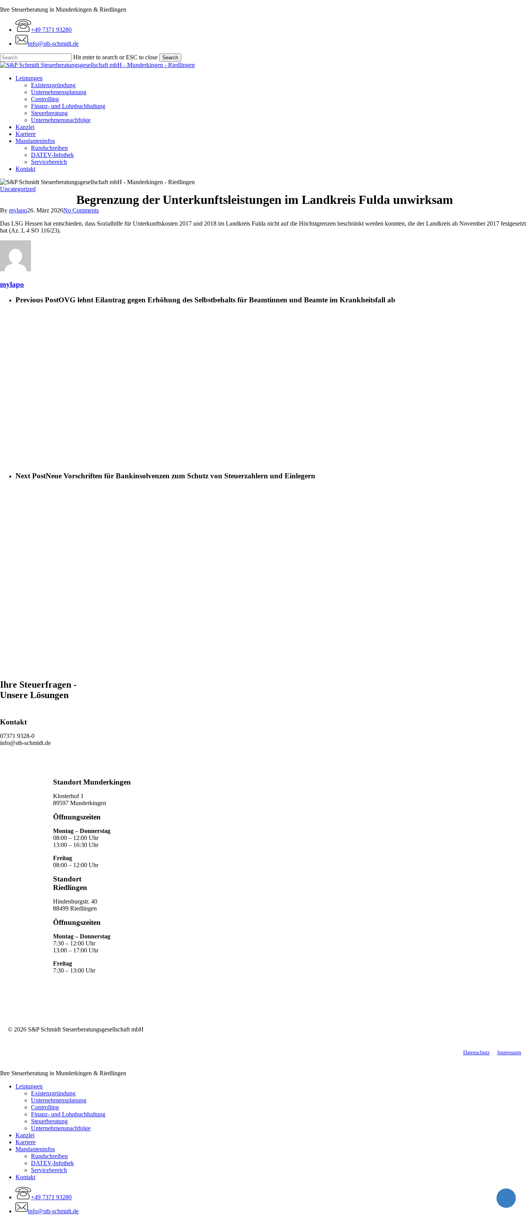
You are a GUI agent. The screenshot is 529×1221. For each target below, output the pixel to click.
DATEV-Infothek (52, 1163)
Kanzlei (24, 1135)
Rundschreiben (49, 1156)
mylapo (18, 210)
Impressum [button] (509, 1052)
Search (170, 57)
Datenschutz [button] (476, 1052)
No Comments (81, 210)
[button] (25, 769)
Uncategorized (18, 189)
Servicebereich (49, 1170)
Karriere (25, 1142)
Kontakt (25, 1177)
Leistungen (29, 1086)
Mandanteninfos (35, 1149)
